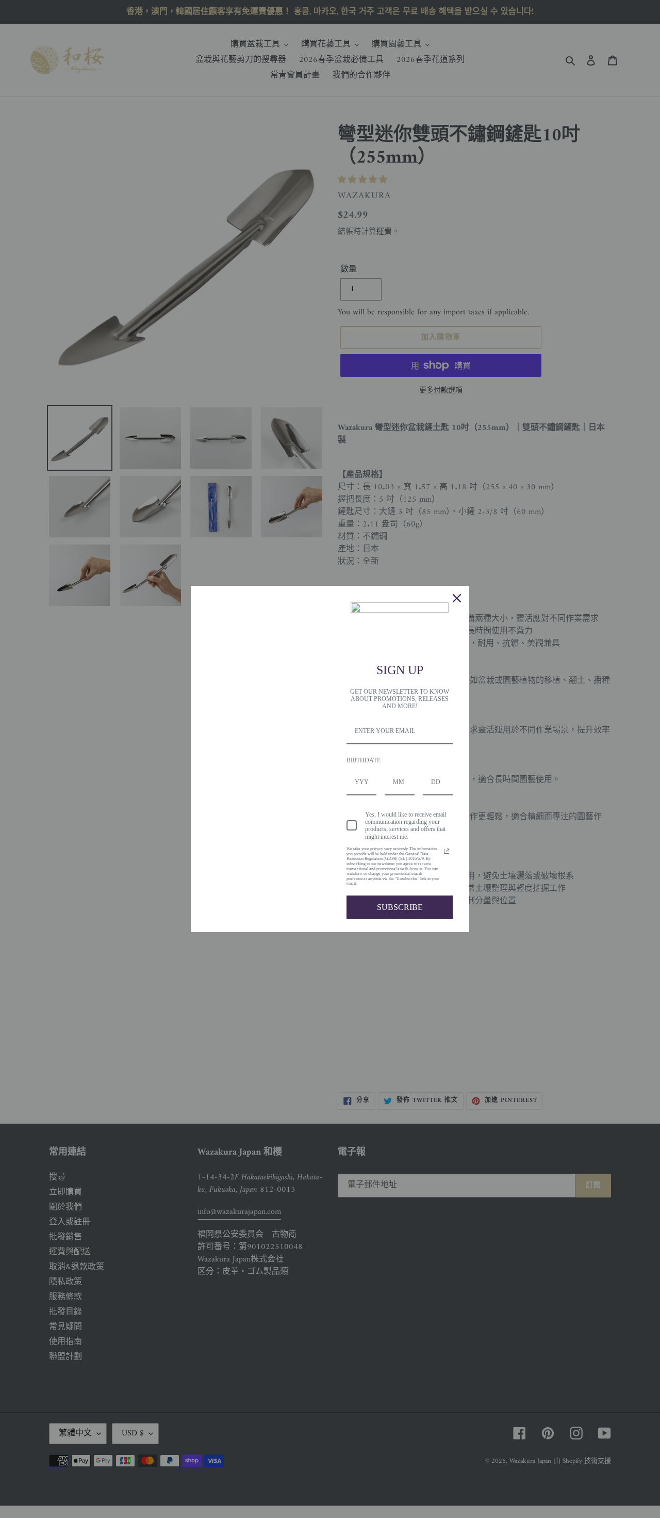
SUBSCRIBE (400, 907)
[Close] (456, 598)
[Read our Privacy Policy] (446, 851)
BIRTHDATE (363, 760)
